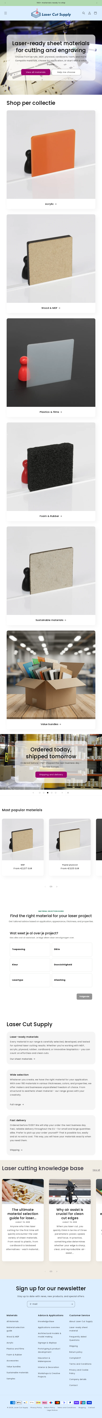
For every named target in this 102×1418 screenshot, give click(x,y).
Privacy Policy (36, 1407)
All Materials (13, 1321)
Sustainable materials (49, 620)
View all (96, 1170)
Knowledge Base (46, 1321)
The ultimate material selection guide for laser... (22, 1214)
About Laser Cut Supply (81, 1321)
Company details (77, 1379)
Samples (11, 1378)
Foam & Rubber (49, 516)
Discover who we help (51, 774)
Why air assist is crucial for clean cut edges (70, 1214)
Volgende (84, 996)
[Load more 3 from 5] (48, 793)
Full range (15, 1104)
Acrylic (49, 203)
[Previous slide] (33, 793)
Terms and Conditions (80, 1364)
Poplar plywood (69, 865)
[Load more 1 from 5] (40, 793)
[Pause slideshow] (69, 793)
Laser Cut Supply (21, 1407)
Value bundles (49, 724)
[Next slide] (62, 793)
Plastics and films (15, 1348)
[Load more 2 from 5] (44, 793)
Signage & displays (47, 1342)
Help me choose (66, 72)
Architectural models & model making (49, 1335)
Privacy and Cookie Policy (78, 1372)
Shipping (15, 1149)
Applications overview (49, 1327)
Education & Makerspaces (44, 1360)
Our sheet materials (21, 1058)
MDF (23, 865)
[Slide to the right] (57, 887)
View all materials (36, 72)
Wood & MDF (49, 307)
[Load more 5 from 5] (56, 793)
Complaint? (75, 1358)
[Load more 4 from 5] (52, 793)
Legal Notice (52, 1410)
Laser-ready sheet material (78, 1329)
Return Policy (49, 1407)
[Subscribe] (72, 1304)
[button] (5, 13)
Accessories (13, 1360)
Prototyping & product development (49, 1350)
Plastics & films (49, 411)
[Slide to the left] (45, 887)
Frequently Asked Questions (77, 1338)
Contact (73, 1385)
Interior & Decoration (48, 1367)
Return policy (75, 1352)
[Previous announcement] (5, 3)
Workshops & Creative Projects (49, 1375)
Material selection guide (16, 1329)
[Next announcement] (97, 3)
